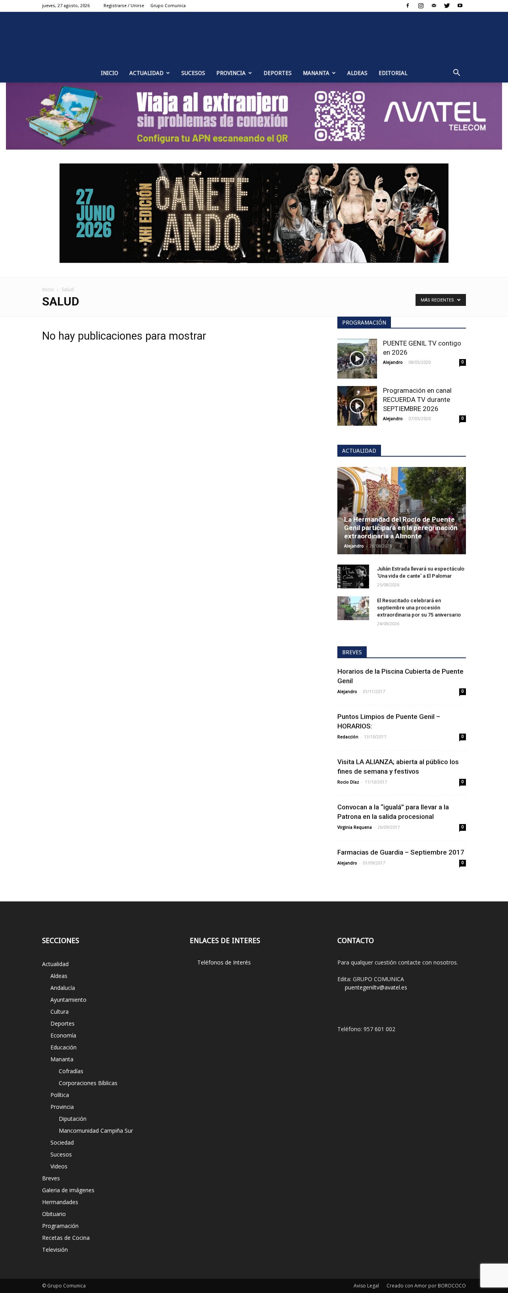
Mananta (316, 73)
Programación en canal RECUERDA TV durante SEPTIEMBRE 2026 (417, 399)
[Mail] (434, 5)
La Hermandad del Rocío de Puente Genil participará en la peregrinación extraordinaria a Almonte (401, 527)
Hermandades (60, 1202)
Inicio (109, 73)
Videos (58, 1166)
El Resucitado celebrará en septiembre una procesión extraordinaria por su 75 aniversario (419, 608)
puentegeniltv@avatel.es (376, 987)
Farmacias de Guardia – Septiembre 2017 (400, 852)
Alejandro (393, 362)
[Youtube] (460, 5)
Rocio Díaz (348, 782)
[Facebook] (408, 5)
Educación (63, 1047)
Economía (63, 1035)
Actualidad (146, 73)
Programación (60, 1226)
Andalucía (62, 987)
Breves (51, 1178)
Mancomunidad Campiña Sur (96, 1130)
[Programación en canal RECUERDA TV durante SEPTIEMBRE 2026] (357, 406)
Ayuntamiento (68, 999)
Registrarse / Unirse (124, 5)
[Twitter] (447, 5)
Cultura (59, 1011)
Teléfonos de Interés (224, 962)
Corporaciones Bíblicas (88, 1083)
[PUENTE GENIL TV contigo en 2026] (357, 358)
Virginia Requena (354, 827)
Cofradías (71, 1071)
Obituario (54, 1214)
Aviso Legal (366, 1285)
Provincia (231, 73)
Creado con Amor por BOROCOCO (426, 1285)
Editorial (393, 73)
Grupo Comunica (168, 5)
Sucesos (193, 73)
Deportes (278, 73)
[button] (456, 73)
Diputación (73, 1118)
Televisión (55, 1249)
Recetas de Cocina (66, 1237)
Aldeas (357, 73)
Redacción (347, 737)
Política (59, 1095)
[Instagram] (421, 5)
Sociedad (62, 1142)
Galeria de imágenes (68, 1190)
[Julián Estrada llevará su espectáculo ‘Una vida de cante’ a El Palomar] (353, 576)
